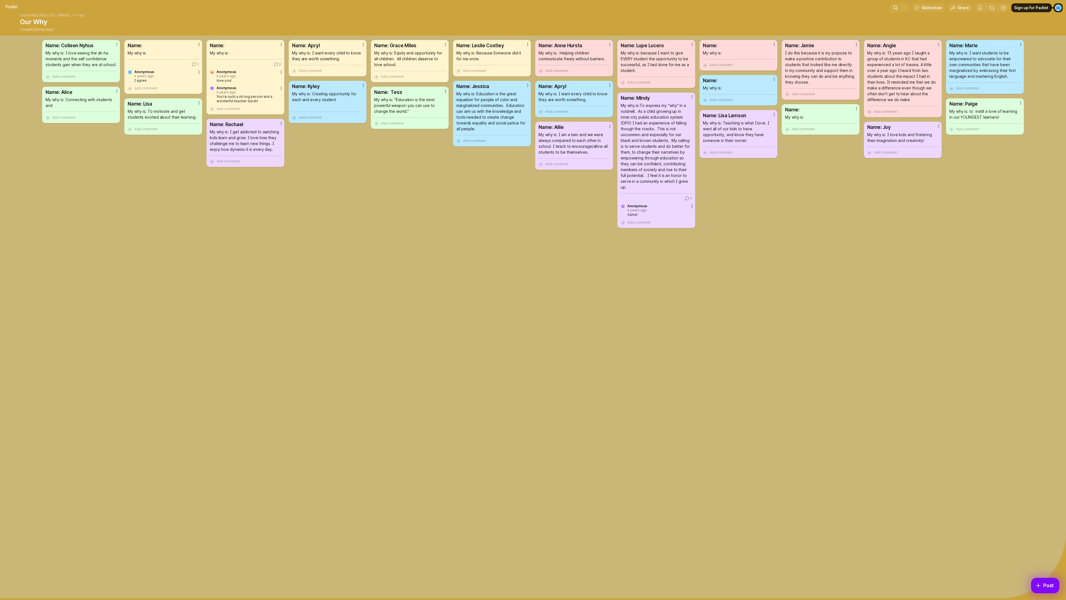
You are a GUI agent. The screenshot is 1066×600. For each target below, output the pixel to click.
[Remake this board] (991, 7)
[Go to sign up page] (1058, 7)
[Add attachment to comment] (47, 76)
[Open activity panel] (980, 7)
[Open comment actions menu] (199, 74)
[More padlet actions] (1003, 7)
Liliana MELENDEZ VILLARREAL (45, 15)
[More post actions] (117, 44)
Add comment (63, 76)
